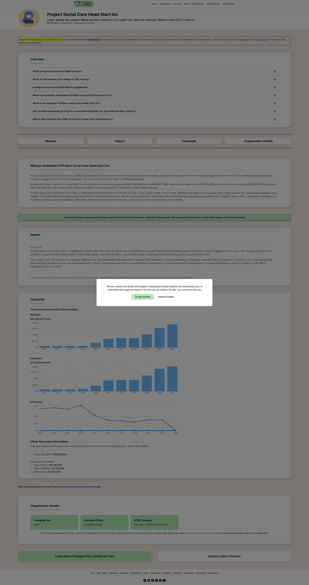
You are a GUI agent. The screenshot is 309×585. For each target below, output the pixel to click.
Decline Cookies (166, 297)
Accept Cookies (142, 297)
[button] (154, 292)
